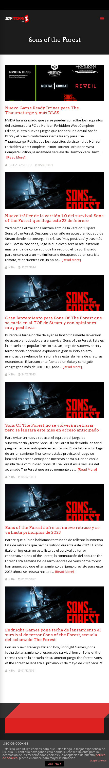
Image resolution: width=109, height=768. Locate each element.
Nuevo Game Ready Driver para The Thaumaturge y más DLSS (42, 110)
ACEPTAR (54, 763)
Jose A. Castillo (20, 165)
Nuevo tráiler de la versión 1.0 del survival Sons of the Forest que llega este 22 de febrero (54, 218)
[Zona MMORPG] (17, 21)
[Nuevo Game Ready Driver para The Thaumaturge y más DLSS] (54, 99)
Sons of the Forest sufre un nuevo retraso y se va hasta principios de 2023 (52, 530)
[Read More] (15, 157)
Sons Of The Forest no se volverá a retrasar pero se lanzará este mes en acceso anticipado (52, 427)
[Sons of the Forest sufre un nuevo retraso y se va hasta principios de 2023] (54, 519)
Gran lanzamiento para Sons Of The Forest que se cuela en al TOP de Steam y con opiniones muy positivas (53, 323)
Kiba (12, 267)
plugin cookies (98, 760)
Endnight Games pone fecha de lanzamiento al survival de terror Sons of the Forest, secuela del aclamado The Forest (53, 635)
